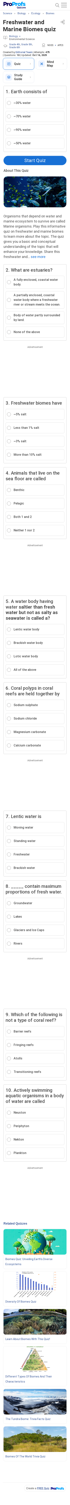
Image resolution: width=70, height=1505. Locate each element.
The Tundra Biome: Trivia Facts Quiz (28, 1419)
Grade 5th (26, 44)
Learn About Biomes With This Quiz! (27, 1339)
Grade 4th (14, 44)
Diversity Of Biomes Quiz (20, 1301)
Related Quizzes (15, 1223)
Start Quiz (35, 160)
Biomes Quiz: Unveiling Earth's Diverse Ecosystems (28, 1262)
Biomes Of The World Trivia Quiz (25, 1456)
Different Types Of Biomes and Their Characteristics (28, 1379)
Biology (13, 36)
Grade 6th (14, 47)
